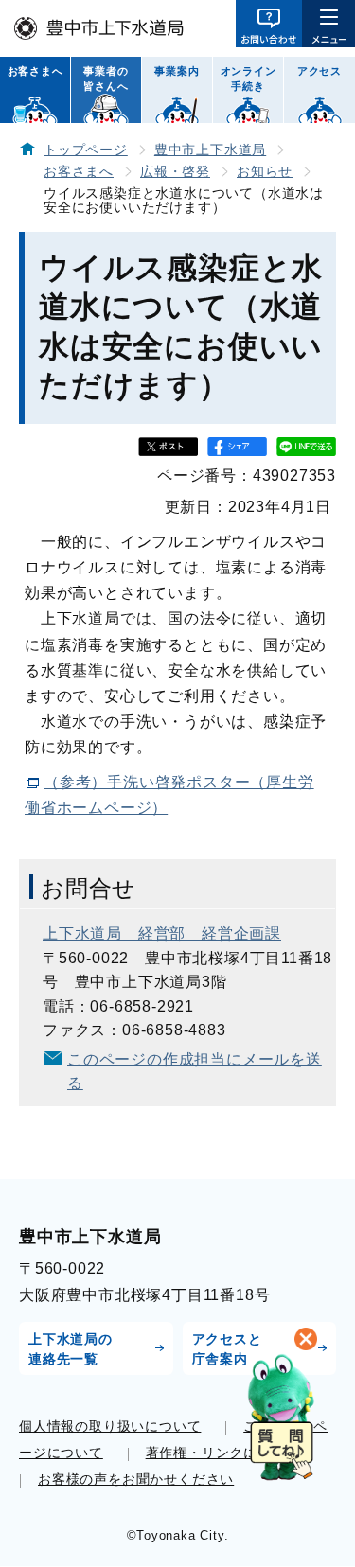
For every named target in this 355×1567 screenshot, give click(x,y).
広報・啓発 (175, 172)
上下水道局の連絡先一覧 (70, 1348)
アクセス (319, 71)
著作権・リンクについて (223, 1452)
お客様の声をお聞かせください (136, 1479)
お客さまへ (35, 71)
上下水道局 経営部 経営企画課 (162, 933)
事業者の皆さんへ (105, 78)
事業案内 (176, 71)
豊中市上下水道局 (210, 150)
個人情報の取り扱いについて (110, 1426)
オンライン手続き (248, 78)
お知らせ (265, 172)
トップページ (86, 150)
